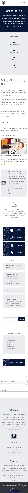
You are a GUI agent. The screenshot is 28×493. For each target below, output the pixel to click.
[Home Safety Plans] (3, 3)
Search (21, 319)
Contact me (14, 445)
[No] (26, 487)
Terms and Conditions (14, 447)
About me (14, 442)
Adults (14, 60)
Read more (16, 490)
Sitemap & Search (14, 452)
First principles (14, 45)
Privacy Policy (14, 450)
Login (26, 376)
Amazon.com (15, 429)
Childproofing (14, 52)
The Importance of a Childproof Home (11, 155)
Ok (10, 490)
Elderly (14, 67)
